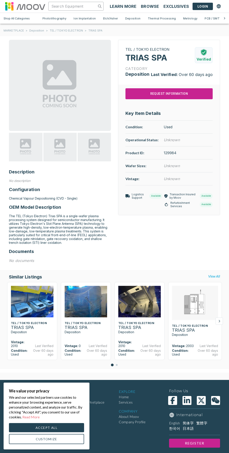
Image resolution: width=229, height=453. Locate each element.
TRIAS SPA (95, 30)
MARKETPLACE (14, 30)
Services (126, 402)
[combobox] (73, 6)
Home (124, 397)
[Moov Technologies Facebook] (172, 400)
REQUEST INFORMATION (169, 93)
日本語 (188, 428)
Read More (31, 417)
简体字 (188, 423)
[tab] (54, 18)
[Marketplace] (25, 6)
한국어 (174, 428)
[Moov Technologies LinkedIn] (186, 400)
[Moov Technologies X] (201, 400)
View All (214, 276)
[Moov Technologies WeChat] (215, 400)
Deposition (36, 30)
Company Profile (132, 422)
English (174, 423)
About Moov (129, 416)
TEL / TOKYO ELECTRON (66, 30)
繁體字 (201, 423)
